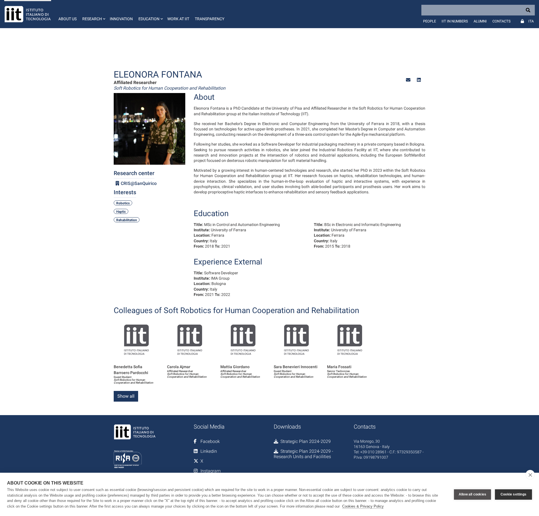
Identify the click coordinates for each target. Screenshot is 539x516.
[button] (93, 14)
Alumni (480, 21)
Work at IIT (178, 19)
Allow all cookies (472, 494)
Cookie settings (513, 494)
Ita (531, 21)
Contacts (501, 21)
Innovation (121, 19)
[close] (530, 474)
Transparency (209, 19)
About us (67, 19)
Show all (125, 396)
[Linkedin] (419, 80)
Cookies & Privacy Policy (363, 506)
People (429, 21)
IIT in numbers (455, 21)
